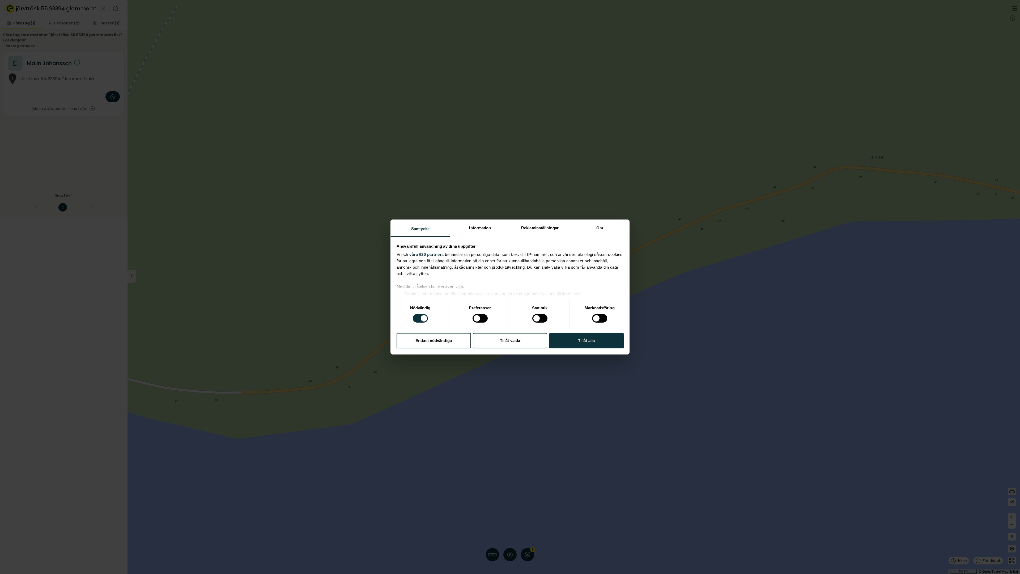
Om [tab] (599, 228)
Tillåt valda (510, 340)
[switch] (480, 318)
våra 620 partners (426, 254)
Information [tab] (480, 228)
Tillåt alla (586, 340)
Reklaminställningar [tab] (540, 228)
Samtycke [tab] (420, 228)
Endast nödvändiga (433, 340)
